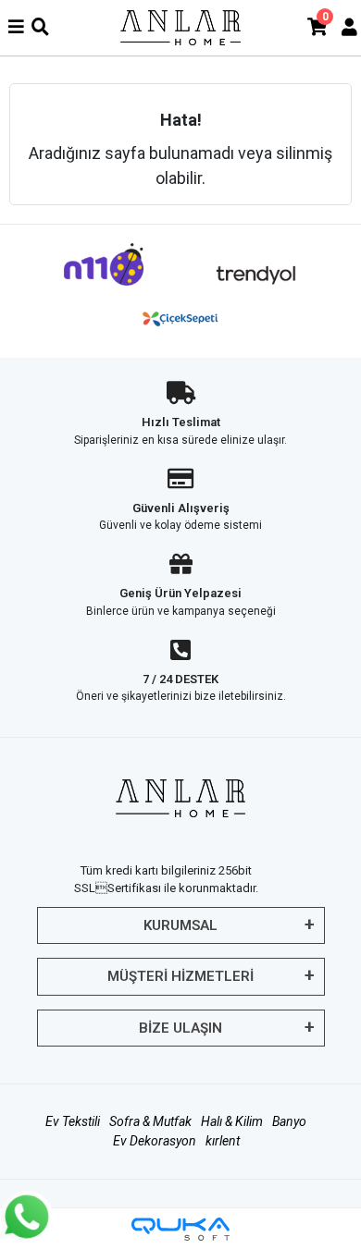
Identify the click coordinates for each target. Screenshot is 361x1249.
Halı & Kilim (232, 1121)
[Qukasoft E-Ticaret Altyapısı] (180, 1229)
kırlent (222, 1140)
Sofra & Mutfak (150, 1121)
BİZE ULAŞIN (180, 1028)
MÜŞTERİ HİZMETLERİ (180, 976)
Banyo (289, 1121)
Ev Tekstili (72, 1121)
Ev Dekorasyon (154, 1140)
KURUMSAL (180, 925)
